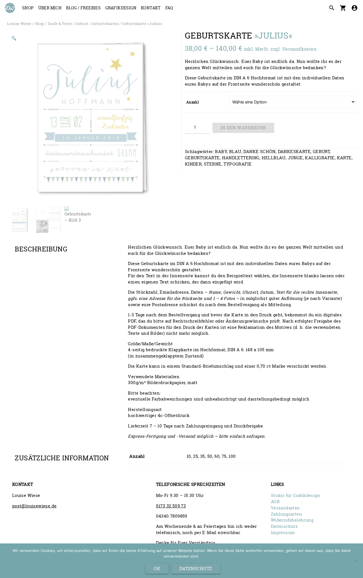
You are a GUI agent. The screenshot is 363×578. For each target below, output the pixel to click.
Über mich (50, 7)
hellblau (274, 157)
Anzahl (192, 102)
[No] (356, 561)
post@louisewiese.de (34, 506)
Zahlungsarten (286, 514)
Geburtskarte (202, 157)
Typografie (237, 164)
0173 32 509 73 (171, 506)
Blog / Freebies (83, 7)
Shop (28, 7)
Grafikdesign (120, 7)
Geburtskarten (105, 23)
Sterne (212, 164)
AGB (275, 501)
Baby (221, 151)
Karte (344, 157)
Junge (295, 157)
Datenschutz (284, 526)
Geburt (82, 23)
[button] (14, 39)
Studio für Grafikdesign (295, 495)
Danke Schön (259, 151)
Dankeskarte (294, 151)
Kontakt (151, 7)
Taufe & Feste (60, 23)
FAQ (169, 7)
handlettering (240, 157)
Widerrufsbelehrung (292, 520)
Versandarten (285, 508)
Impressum (283, 532)
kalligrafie (319, 157)
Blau (235, 151)
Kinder (193, 164)
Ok (157, 568)
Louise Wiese (19, 23)
